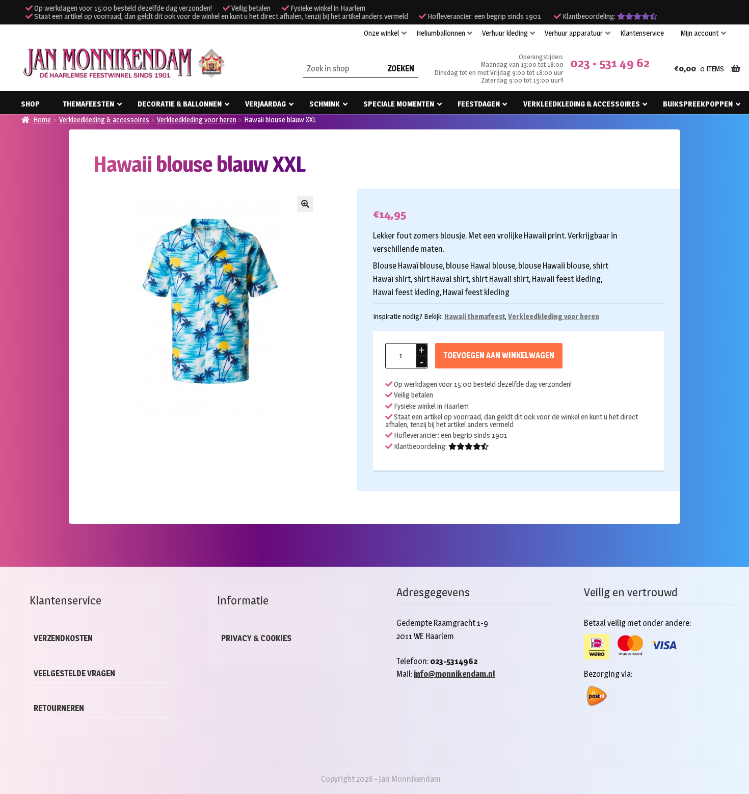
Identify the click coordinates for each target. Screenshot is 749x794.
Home (42, 119)
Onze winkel (381, 33)
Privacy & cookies (256, 638)
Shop (30, 104)
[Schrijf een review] (637, 16)
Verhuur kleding (505, 33)
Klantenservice (642, 33)
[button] (305, 204)
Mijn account (699, 33)
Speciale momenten (398, 104)
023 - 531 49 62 (610, 63)
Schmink (324, 104)
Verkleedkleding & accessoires (581, 104)
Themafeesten (88, 104)
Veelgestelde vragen (74, 673)
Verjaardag (265, 104)
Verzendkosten (63, 638)
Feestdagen (479, 104)
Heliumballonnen (440, 33)
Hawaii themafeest (474, 316)
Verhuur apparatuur (574, 33)
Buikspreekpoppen (698, 104)
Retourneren (59, 708)
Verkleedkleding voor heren (196, 119)
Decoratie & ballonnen (180, 104)
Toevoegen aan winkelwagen (498, 355)
